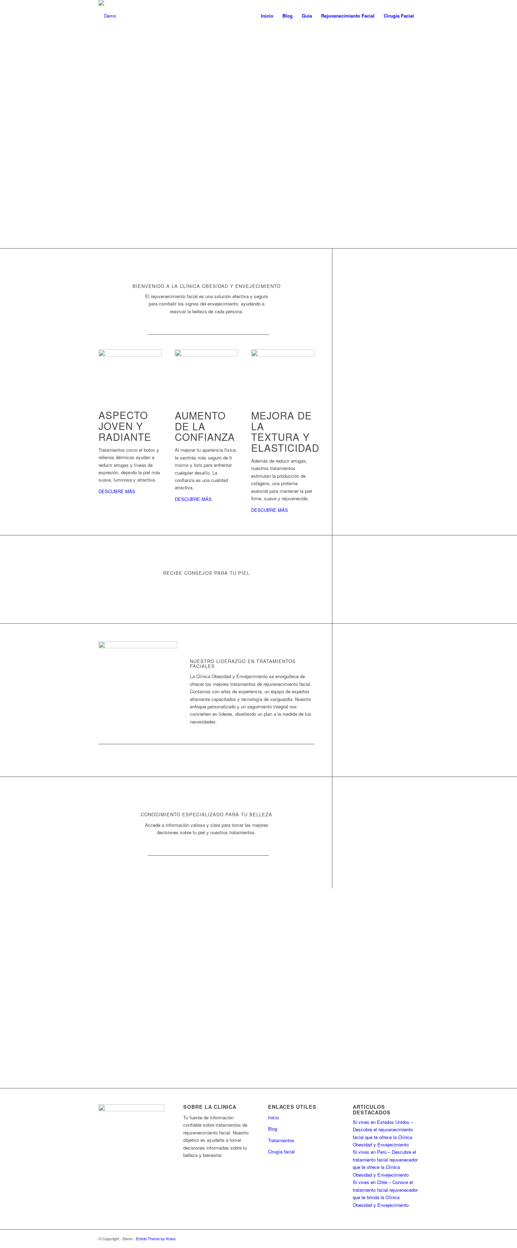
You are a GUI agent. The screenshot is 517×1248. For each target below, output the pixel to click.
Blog (272, 1128)
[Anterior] (6, 117)
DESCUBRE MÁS (116, 491)
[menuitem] (267, 16)
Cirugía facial (281, 1151)
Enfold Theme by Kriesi (155, 1238)
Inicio (273, 1117)
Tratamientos (281, 1140)
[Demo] (107, 16)
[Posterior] (511, 117)
